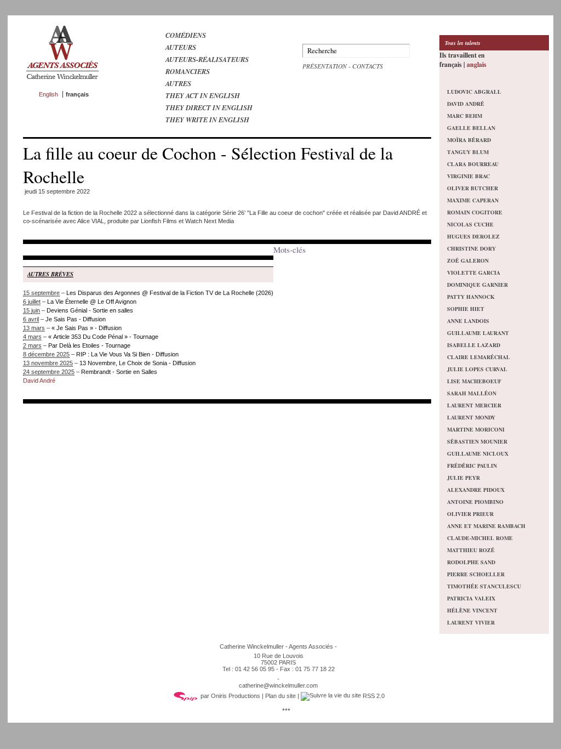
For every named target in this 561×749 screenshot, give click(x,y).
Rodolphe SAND (471, 562)
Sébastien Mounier (477, 441)
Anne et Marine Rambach (486, 526)
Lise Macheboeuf (474, 381)
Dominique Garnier (477, 284)
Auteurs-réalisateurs (207, 59)
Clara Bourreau (473, 164)
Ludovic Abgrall (474, 91)
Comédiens (185, 35)
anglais (476, 64)
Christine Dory (471, 248)
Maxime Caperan (473, 200)
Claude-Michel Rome (480, 538)
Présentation (324, 66)
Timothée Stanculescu (484, 586)
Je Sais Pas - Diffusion (75, 319)
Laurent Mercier (474, 405)
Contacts (367, 66)
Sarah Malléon (471, 393)
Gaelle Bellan (471, 128)
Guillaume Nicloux (477, 453)
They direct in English (209, 107)
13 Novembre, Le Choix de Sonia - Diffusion (137, 363)
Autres (178, 83)
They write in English (207, 119)
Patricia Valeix (471, 598)
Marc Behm (464, 116)
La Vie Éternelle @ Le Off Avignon (91, 301)
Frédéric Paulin (472, 465)
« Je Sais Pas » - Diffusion (86, 328)
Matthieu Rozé (471, 550)
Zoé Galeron (468, 260)
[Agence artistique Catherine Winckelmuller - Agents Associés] (62, 81)
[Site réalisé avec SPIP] (186, 696)
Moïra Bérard (469, 140)
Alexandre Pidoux (476, 489)
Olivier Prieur (470, 514)
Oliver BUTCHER (472, 188)
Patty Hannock (471, 296)
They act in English (202, 95)
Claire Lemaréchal (478, 357)
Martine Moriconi (476, 429)
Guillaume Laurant (478, 333)
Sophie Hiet (465, 309)
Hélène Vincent (472, 610)
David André (39, 380)
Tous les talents (462, 43)
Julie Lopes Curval (477, 369)
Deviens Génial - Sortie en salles (90, 310)
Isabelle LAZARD (473, 345)
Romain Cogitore (474, 212)
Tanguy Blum (468, 152)
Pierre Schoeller (476, 574)
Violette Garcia (473, 272)
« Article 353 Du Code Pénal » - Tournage (103, 336)
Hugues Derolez (473, 236)
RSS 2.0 (373, 696)
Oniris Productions (235, 696)
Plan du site (280, 696)
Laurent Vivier (471, 622)
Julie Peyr (463, 477)
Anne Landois (468, 321)
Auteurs (180, 47)
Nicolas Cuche (470, 224)
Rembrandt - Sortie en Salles (119, 371)
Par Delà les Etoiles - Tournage (89, 345)
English (48, 94)
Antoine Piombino (475, 502)
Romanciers (187, 71)
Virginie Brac (468, 176)
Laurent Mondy (471, 417)
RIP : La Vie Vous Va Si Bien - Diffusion (127, 354)
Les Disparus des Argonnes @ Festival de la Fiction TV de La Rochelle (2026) (169, 293)
